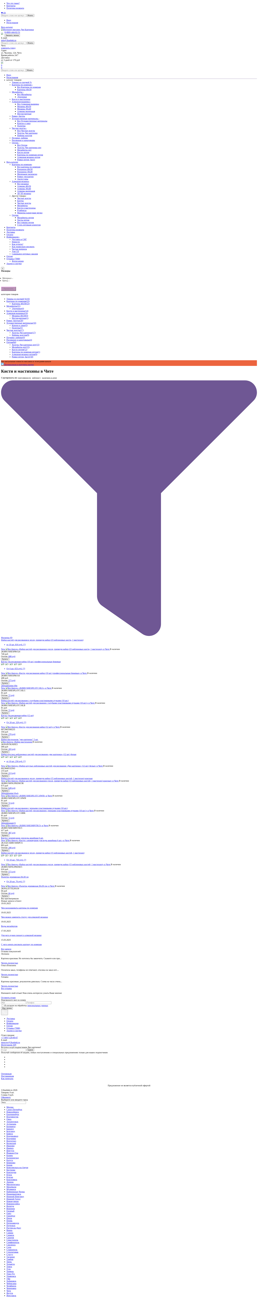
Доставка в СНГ (19, 239)
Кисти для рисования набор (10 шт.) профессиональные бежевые (31, 662)
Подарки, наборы (20, 138)
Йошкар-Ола (12, 1153)
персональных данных (37, 1005)
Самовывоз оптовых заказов (25, 254)
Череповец (11, 1288)
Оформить (6, 1097)
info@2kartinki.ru (8, 40)
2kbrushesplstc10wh (9, 793)
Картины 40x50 (24, 89)
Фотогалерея (18, 261)
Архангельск (12, 1121)
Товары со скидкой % (22, 82)
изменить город (8, 48)
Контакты (10, 6)
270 (11, 734)
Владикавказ (12, 1136)
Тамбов (9, 1259)
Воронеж (10, 1208)
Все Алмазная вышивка (28, 104)
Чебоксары (11, 1283)
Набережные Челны (15, 1192)
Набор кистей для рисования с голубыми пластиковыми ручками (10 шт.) (35, 700)
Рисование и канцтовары (23, 140)
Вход (8, 20)
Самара (9, 1233)
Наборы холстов (24, 135)
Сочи (8, 1247)
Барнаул (10, 1129)
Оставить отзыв (8, 997)
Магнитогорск (13, 1184)
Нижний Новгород (15, 1196)
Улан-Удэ (10, 1274)
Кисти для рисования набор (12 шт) (17, 715)
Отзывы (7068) (13, 259)
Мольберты (18, 92)
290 (11, 848)
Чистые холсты (19, 128)
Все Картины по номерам (29, 87)
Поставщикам (7, 1076)
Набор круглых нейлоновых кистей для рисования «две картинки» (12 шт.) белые (38, 754)
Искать (30, 15)
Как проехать (7, 1078)
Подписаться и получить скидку (19, 364)
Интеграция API (8, 1045)
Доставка (10, 232)
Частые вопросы (19, 249)
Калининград (12, 1158)
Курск (9, 1175)
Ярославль (11, 1295)
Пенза (9, 1218)
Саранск (10, 1235)
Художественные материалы (25, 118)
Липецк (10, 1182)
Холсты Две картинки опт (29, 147)
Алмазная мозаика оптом (28, 157)
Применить (8, 289)
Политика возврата (15, 8)
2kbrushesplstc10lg (9, 686)
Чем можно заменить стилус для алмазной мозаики (24, 917)
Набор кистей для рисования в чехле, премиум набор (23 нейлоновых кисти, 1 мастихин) (42, 640)
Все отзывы (6, 988)
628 (11, 788)
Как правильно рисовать (23, 246)
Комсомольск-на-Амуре (17, 1167)
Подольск (10, 1225)
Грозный (10, 1211)
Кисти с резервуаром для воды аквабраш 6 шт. (22, 838)
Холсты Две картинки (27, 133)
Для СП (15, 251)
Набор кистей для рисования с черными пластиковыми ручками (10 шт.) (34, 808)
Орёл (8, 1213)
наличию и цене (49, 378)
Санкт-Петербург (14, 1109)
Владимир (11, 1138)
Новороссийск (13, 1204)
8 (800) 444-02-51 (12, 32)
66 (11, 893)
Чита (8, 1291)
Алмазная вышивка (21, 102)
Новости (16, 242)
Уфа (8, 1279)
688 (11, 656)
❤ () (3, 13)
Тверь (9, 1262)
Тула (8, 1269)
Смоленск (11, 1245)
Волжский (11, 1143)
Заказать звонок (12, 35)
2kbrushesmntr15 (8, 823)
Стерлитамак (12, 1252)
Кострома (10, 1170)
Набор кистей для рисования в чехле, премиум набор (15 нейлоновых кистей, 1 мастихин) (42, 853)
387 (11, 833)
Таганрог (10, 1257)
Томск (9, 1266)
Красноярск (11, 1179)
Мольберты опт (24, 150)
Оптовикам (6, 1074)
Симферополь (12, 1242)
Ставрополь (11, 1250)
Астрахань (11, 1124)
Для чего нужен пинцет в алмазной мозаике (21, 935)
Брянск (9, 1134)
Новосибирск (12, 1112)
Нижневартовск (13, 1194)
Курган (9, 1177)
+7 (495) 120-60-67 (9, 1037)
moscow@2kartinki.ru (10, 1042)
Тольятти (10, 1264)
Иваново (10, 1146)
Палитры (21, 126)
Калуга (9, 1160)
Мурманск (11, 1189)
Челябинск (11, 1286)
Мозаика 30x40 (24, 109)
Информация (13, 237)
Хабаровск (11, 1281)
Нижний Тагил (13, 1199)
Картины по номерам (22, 85)
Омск (8, 1119)
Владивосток (12, 1117)
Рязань (9, 1230)
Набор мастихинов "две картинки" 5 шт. (19, 739)
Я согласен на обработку (26, 1005)
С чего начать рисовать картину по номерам (21, 944)
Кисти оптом (23, 152)
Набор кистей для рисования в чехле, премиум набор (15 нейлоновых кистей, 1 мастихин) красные (47, 778)
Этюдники (22, 97)
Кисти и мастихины (21, 99)
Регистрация (12, 22)
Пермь (9, 1221)
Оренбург (10, 1216)
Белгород (10, 1131)
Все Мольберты (24, 94)
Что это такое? (13, 3)
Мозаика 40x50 (24, 106)
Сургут (9, 1254)
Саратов (10, 1237)
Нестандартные (24, 114)
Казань (9, 1155)
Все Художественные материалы (32, 121)
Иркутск (10, 1150)
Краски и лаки (24, 123)
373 (11, 680)
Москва (9, 1107)
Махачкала (11, 1187)
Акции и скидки (14, 263)
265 (11, 749)
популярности (24, 378)
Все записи (6, 949)
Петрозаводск (12, 1223)
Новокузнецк (12, 1201)
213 (11, 773)
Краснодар (11, 1172)
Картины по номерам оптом (30, 155)
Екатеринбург (12, 1114)
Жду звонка (7, 1008)
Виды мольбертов (9, 926)
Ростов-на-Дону (13, 1228)
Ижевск (10, 1148)
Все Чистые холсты (26, 131)
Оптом (15, 143)
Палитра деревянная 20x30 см (14, 877)
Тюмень (10, 1271)
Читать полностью (9, 963)
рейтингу (36, 378)
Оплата (9, 234)
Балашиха (10, 1126)
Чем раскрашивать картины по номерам (19, 908)
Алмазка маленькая (26, 111)
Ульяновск (11, 1276)
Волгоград (11, 1141)
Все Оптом (22, 145)
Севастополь (12, 1240)
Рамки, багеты (18, 116)
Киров (9, 1165)
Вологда (10, 1206)
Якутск (9, 1293)
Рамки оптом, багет (26, 160)
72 (11, 695)
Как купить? (17, 244)
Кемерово (10, 1163)
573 (11, 872)
